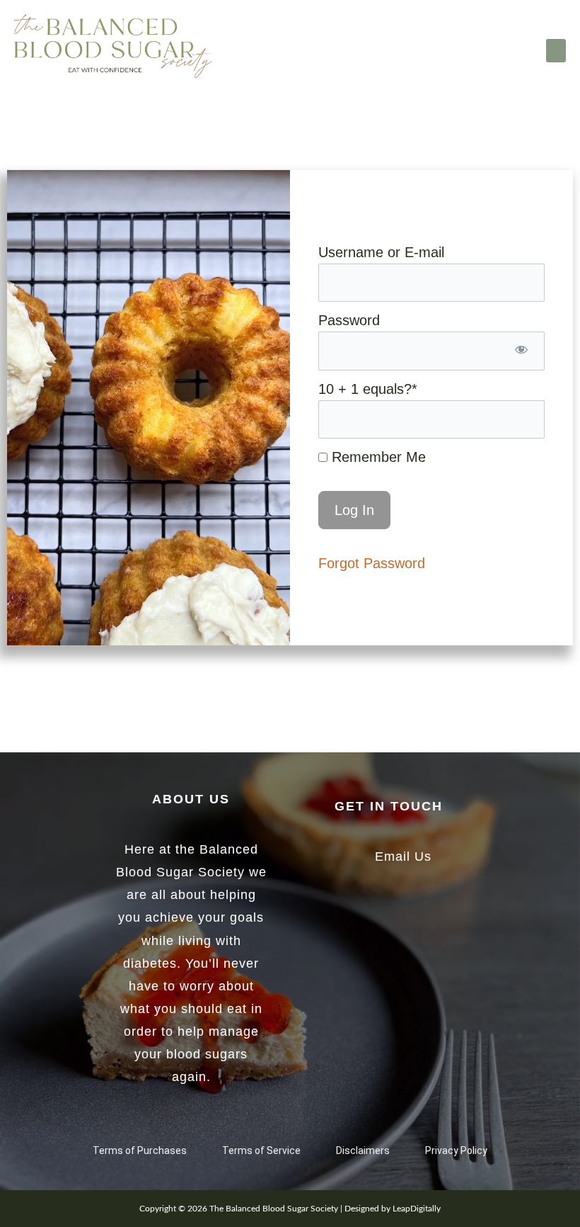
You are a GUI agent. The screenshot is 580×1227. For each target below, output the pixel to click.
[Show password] (521, 351)
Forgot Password (371, 563)
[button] (556, 50)
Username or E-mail (381, 252)
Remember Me (376, 457)
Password (349, 320)
